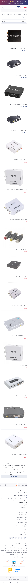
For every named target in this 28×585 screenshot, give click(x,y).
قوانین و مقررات (23, 505)
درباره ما (25, 529)
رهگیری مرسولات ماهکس (21, 525)
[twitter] (22, 538)
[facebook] (11, 538)
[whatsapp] (16, 538)
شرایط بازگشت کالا (23, 510)
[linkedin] (19, 538)
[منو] (2, 7)
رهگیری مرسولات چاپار (22, 522)
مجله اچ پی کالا (23, 534)
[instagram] (25, 538)
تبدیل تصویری (9, 14)
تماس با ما (24, 532)
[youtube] (14, 538)
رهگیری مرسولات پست (22, 517)
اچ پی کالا (25, 14)
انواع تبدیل (16, 14)
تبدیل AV (3, 14)
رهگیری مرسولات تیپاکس (21, 519)
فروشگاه (20, 14)
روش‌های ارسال (23, 507)
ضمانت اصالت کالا (23, 512)
